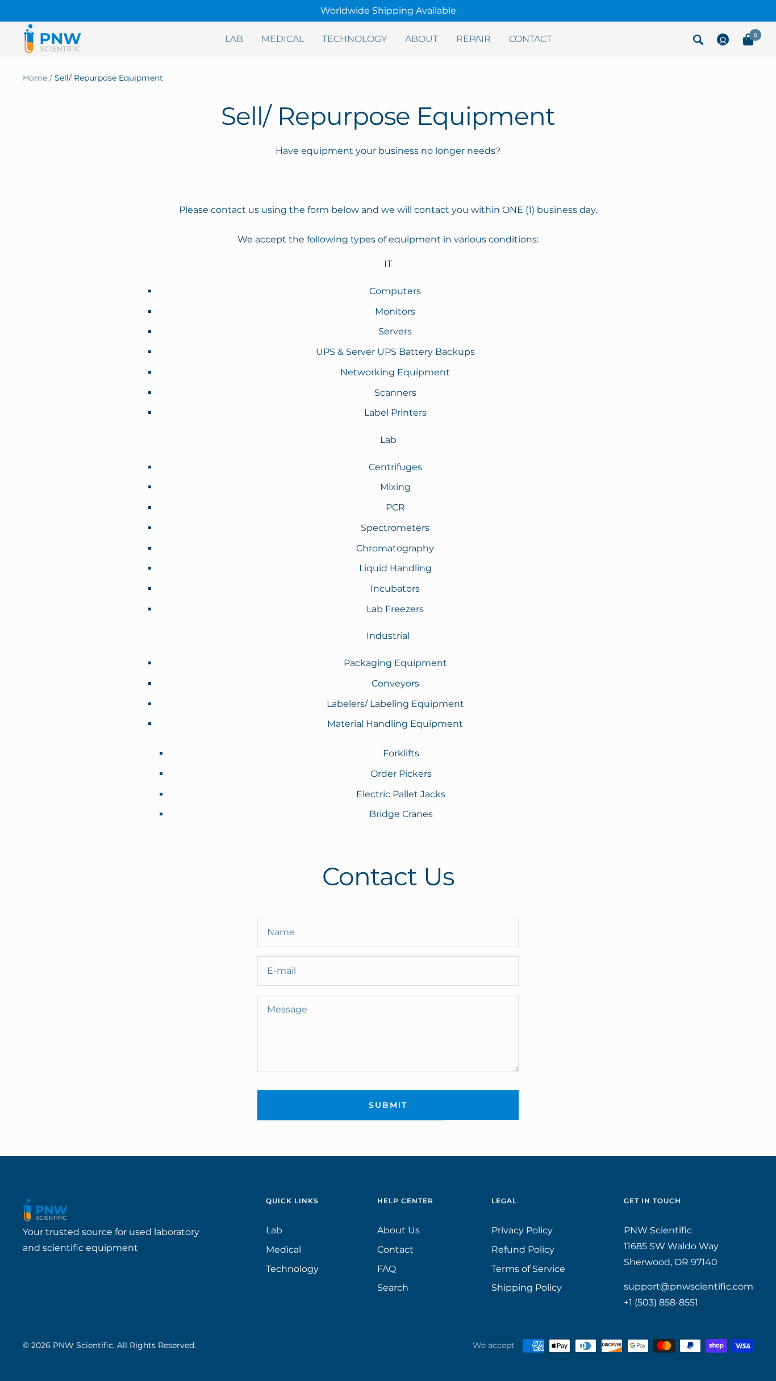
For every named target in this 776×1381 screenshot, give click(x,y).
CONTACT (530, 39)
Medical (283, 1249)
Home (35, 78)
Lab (274, 1230)
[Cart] (748, 42)
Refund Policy (522, 1249)
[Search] (698, 42)
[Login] (723, 42)
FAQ (386, 1268)
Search (392, 1287)
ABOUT (421, 39)
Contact (395, 1249)
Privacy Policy (522, 1230)
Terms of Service (528, 1268)
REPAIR (473, 39)
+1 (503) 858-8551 (661, 1302)
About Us (398, 1230)
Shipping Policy (526, 1287)
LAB (234, 39)
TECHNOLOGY (354, 39)
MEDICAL (282, 39)
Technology (292, 1268)
